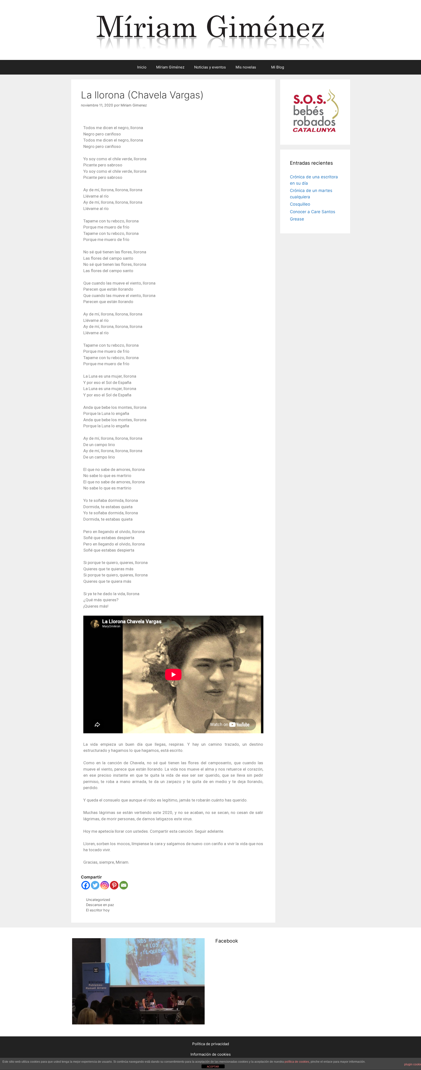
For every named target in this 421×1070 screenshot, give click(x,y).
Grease (297, 219)
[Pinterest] (114, 885)
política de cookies (297, 1061)
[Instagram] (104, 885)
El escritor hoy (98, 910)
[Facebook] (85, 885)
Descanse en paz (100, 905)
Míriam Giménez (170, 67)
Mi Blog (277, 67)
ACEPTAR (213, 1066)
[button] (261, 67)
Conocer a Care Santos (312, 211)
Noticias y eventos (210, 67)
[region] (138, 982)
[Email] (123, 885)
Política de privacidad (210, 1043)
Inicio (141, 67)
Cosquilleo (300, 204)
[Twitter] (95, 885)
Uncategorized (98, 900)
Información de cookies (211, 1054)
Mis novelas (246, 67)
